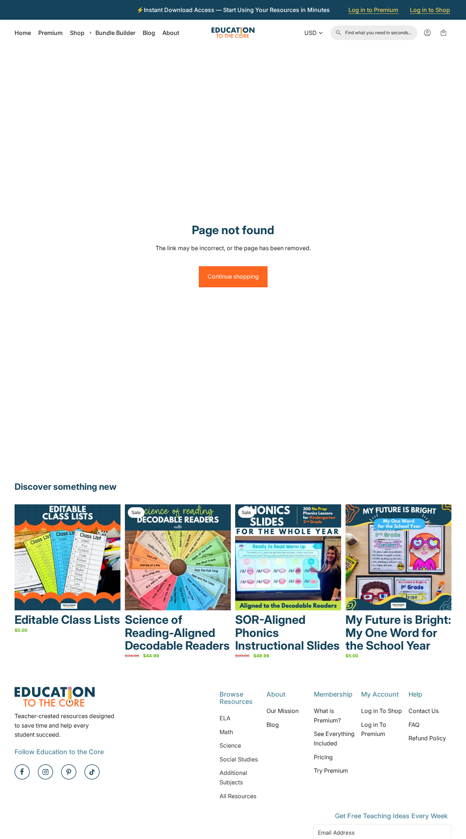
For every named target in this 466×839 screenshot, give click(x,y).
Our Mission (282, 711)
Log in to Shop (430, 10)
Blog (272, 724)
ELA (225, 718)
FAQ (413, 724)
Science (230, 745)
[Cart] (443, 33)
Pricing (323, 757)
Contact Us (423, 711)
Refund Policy (427, 738)
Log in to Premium (373, 10)
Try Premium (331, 770)
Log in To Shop (381, 711)
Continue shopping (233, 276)
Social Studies (239, 759)
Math (226, 732)
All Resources (238, 796)
